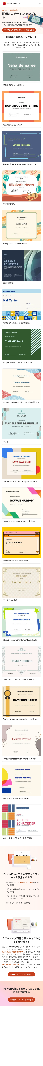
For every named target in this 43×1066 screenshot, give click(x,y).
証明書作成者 (14, 10)
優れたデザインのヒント (10, 964)
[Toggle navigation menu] (39, 3)
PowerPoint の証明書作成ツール (14, 952)
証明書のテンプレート (25, 882)
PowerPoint (12, 3)
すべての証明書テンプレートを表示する (19, 30)
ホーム (4, 10)
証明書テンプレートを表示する (21, 974)
